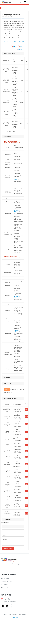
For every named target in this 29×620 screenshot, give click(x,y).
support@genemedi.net (10, 599)
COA (21, 46)
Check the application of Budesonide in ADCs (14, 41)
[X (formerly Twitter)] (11, 606)
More (26, 409)
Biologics (8, 8)
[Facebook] (2, 606)
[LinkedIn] (7, 606)
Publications (4, 584)
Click (6, 389)
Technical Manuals (6, 581)
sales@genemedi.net (10, 601)
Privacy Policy (14, 617)
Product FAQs (5, 578)
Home (3, 8)
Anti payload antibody (16, 8)
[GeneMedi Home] (14, 559)
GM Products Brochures (7, 588)
